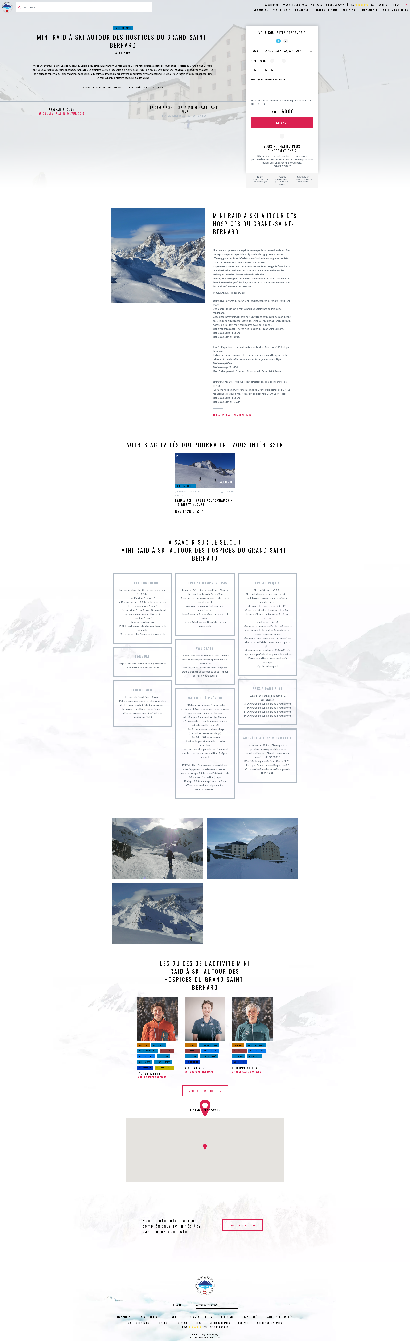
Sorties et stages (296, 4)
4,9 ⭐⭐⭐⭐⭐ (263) (363, 4)
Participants (259, 61)
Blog (198, 1322)
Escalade (302, 10)
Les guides (182, 1322)
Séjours (317, 4)
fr (393, 4)
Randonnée (370, 10)
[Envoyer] (235, 1305)
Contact (384, 4)
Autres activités (395, 10)
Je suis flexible (263, 70)
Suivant (282, 122)
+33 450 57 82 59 (282, 166)
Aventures (274, 4)
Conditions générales (269, 1322)
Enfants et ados (326, 10)
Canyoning (260, 10)
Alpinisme (350, 10)
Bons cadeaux (336, 4)
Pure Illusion (214, 1337)
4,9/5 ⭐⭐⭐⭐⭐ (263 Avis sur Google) (205, 1327)
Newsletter (181, 1305)
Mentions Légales (220, 1322)
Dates (254, 51)
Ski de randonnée (123, 28)
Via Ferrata (282, 10)
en (398, 4)
